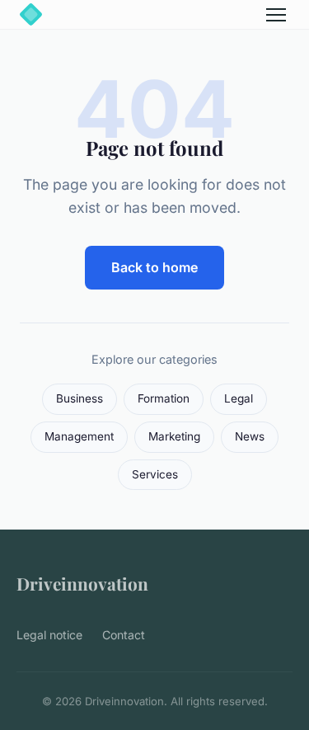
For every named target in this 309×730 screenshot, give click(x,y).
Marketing (174, 436)
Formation (164, 398)
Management (79, 436)
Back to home (154, 267)
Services (155, 474)
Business (79, 398)
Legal (238, 398)
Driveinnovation (82, 583)
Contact (123, 635)
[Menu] (276, 15)
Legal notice (49, 635)
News (250, 436)
